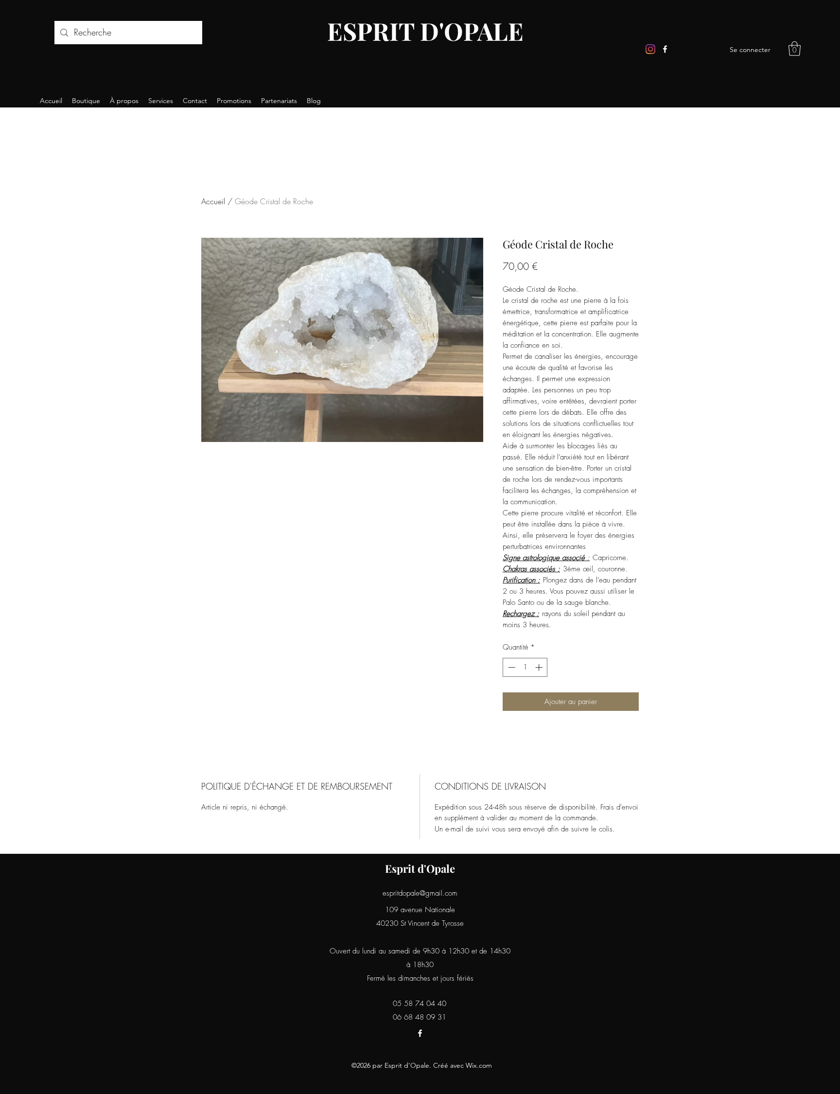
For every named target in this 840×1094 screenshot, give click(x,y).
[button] (794, 48)
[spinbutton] (525, 667)
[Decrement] (510, 667)
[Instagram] (650, 49)
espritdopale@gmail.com (420, 893)
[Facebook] (665, 49)
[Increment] (539, 667)
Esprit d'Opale (420, 868)
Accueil (213, 201)
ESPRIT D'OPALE (425, 31)
